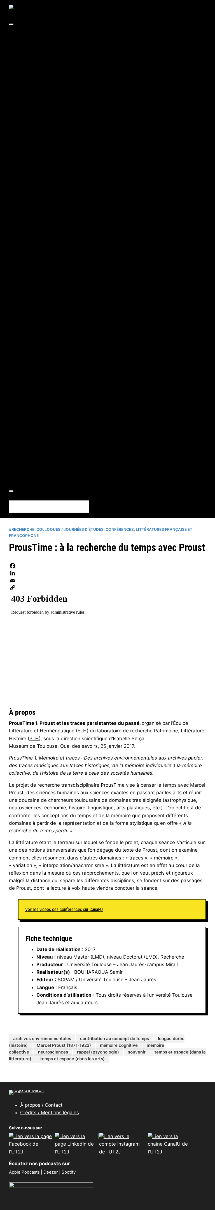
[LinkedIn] (107, 573)
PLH (34, 738)
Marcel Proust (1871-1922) (64, 1045)
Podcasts (42, 469)
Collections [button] (33, 271)
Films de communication (60, 424)
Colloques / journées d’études (66, 401)
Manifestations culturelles (62, 439)
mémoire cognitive (119, 1045)
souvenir (137, 1052)
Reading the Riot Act (55, 386)
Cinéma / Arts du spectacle (97, 96)
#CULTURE (43, 58)
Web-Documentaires (55, 477)
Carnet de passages (55, 286)
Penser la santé (49, 378)
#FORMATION (47, 43)
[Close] (11, 491)
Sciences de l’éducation (93, 218)
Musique (75, 103)
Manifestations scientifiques (65, 446)
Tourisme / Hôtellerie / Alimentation (107, 241)
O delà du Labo (48, 363)
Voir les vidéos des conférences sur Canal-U (64, 909)
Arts (59, 81)
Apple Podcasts (24, 1172)
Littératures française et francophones (111, 157)
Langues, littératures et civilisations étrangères (121, 134)
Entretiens (43, 416)
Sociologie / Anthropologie (96, 233)
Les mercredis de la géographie (68, 325)
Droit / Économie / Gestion (95, 172)
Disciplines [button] (33, 73)
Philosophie (79, 202)
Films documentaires (56, 431)
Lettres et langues (75, 111)
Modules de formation (57, 454)
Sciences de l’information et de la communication (123, 225)
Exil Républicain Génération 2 (66, 302)
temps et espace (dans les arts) (72, 1058)
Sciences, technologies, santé (89, 248)
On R (36, 370)
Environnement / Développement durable (113, 180)
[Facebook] (107, 565)
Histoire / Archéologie (90, 195)
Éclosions (42, 294)
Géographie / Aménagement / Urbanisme (113, 187)
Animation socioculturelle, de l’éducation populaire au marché (104, 279)
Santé (72, 264)
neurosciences (53, 1052)
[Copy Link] (107, 587)
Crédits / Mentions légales (49, 1112)
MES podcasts (48, 340)
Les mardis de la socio (57, 317)
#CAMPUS (43, 65)
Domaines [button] (32, 35)
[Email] (107, 580)
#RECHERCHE (47, 50)
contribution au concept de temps (114, 1038)
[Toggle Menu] (11, 24)
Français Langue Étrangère (96, 119)
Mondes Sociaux (50, 355)
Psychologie (79, 210)
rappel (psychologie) (98, 1052)
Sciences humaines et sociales (90, 164)
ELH (82, 731)
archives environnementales (42, 1038)
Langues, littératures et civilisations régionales (120, 142)
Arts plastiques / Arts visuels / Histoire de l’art (119, 88)
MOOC (39, 462)
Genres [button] (28, 393)
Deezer (50, 1172)
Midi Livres (44, 347)
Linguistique (80, 149)
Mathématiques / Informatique (101, 256)
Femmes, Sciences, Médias (63, 309)
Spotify (69, 1172)
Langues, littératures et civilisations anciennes (120, 126)
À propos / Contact (41, 1105)
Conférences (46, 408)
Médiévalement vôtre (56, 332)
